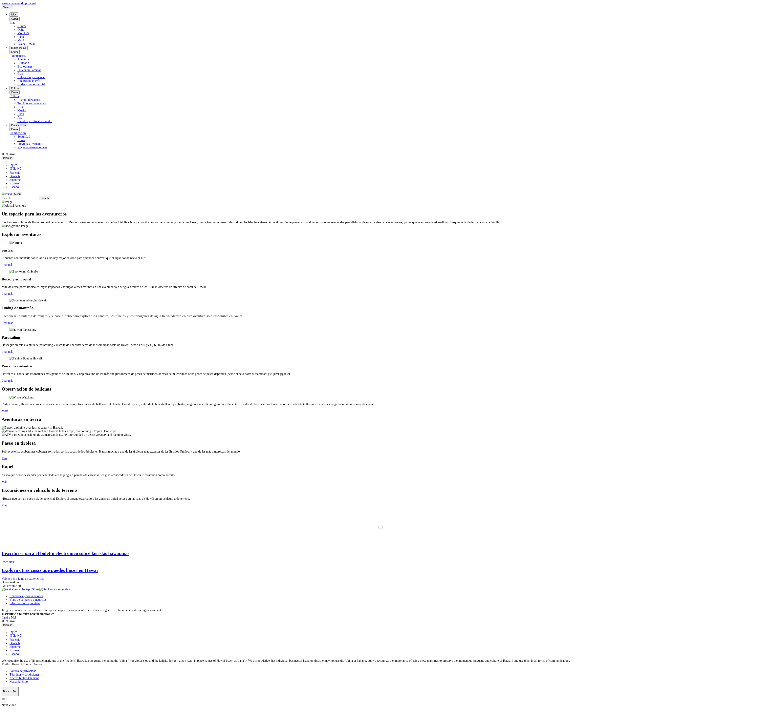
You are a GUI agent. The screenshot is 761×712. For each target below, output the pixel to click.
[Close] (3, 699)
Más (4, 458)
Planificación (18, 125)
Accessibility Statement (24, 678)
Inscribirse (8, 561)
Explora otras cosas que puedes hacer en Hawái (50, 570)
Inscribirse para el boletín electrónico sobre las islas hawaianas (65, 553)
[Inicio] (7, 193)
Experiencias (18, 47)
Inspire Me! (9, 617)
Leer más (7, 264)
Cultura (15, 88)
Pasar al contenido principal (19, 3)
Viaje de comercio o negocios (28, 599)
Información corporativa (25, 603)
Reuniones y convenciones (26, 596)
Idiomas (7, 157)
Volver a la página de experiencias (23, 578)
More (5, 411)
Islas (14, 14)
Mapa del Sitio (19, 681)
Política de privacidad (23, 671)
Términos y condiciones (24, 674)
